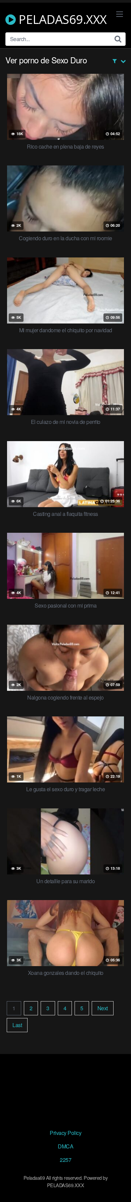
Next (102, 1008)
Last (17, 1025)
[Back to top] (119, 1187)
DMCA (65, 1146)
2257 (65, 1160)
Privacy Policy (65, 1133)
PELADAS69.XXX (61, 19)
